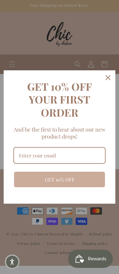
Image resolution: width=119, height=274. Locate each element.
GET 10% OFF (59, 179)
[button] (12, 262)
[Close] (108, 77)
